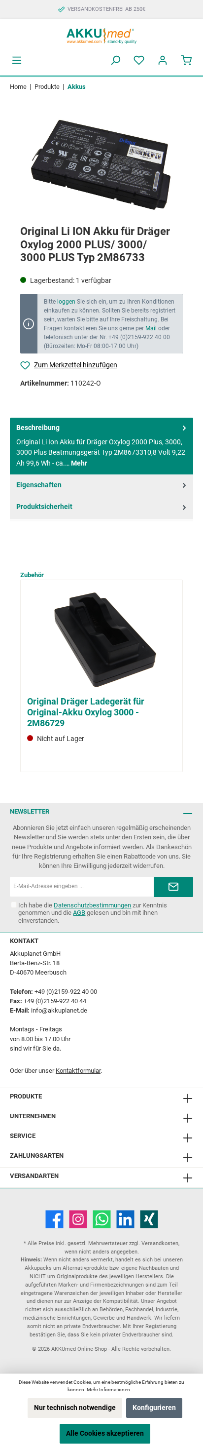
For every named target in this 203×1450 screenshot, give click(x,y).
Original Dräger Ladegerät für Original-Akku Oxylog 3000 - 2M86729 (85, 712)
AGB (79, 912)
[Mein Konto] (162, 60)
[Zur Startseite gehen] (101, 34)
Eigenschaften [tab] (39, 485)
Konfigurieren (154, 1408)
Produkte (26, 1096)
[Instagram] (78, 1219)
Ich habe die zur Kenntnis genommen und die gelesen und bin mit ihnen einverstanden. (92, 912)
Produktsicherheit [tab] (44, 507)
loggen (66, 301)
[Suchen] (115, 60)
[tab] (101, 446)
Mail (151, 328)
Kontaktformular (78, 1070)
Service (22, 1135)
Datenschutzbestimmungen (92, 905)
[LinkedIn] (125, 1219)
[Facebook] (54, 1219)
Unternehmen (33, 1116)
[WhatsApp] (102, 1219)
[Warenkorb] (186, 60)
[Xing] (149, 1219)
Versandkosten (159, 1243)
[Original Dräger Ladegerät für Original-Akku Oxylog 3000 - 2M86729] (101, 639)
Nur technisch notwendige (75, 1408)
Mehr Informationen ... (111, 1389)
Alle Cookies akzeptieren (105, 1433)
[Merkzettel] (139, 60)
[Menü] (17, 60)
